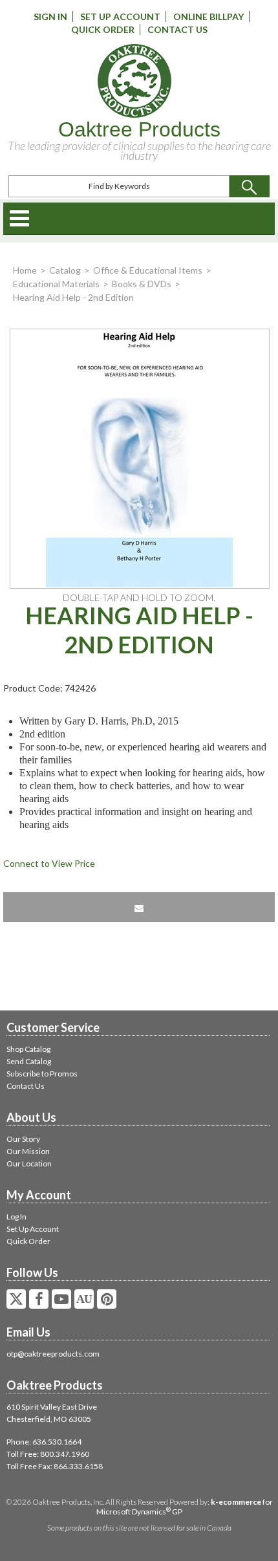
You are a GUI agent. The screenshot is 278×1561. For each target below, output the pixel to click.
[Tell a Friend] (139, 907)
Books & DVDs (141, 283)
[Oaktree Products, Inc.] (134, 81)
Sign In (50, 16)
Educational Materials (56, 283)
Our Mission (28, 1151)
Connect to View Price (49, 863)
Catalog (65, 270)
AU (84, 1299)
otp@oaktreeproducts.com (53, 1354)
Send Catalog (28, 1061)
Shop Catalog (28, 1049)
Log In (16, 1216)
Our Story (23, 1139)
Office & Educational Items (147, 270)
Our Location (29, 1163)
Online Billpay (208, 16)
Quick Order (102, 29)
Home (25, 270)
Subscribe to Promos (42, 1073)
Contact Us (177, 29)
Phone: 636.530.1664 (43, 1441)
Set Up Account (120, 16)
